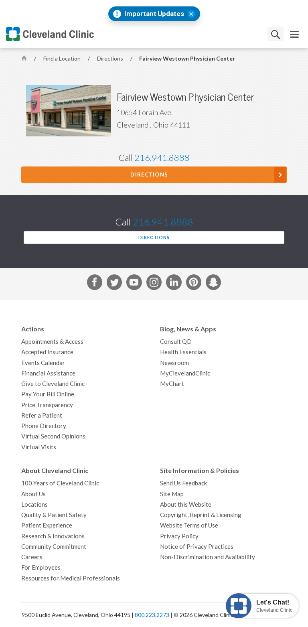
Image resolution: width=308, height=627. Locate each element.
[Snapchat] (213, 283)
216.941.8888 (162, 157)
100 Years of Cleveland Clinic (60, 483)
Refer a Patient (41, 415)
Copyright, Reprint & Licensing (200, 515)
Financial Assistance (48, 373)
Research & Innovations (53, 536)
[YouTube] (134, 283)
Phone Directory (43, 426)
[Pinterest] (193, 283)
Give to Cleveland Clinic (53, 384)
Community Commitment (53, 546)
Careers (32, 557)
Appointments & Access (52, 341)
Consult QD (176, 341)
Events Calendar (43, 363)
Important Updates (154, 14)
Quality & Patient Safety (54, 515)
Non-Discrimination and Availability (207, 557)
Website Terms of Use (189, 525)
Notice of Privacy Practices (196, 546)
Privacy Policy (179, 536)
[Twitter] (114, 283)
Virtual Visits (38, 447)
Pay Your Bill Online (47, 394)
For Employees (41, 567)
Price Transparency (47, 405)
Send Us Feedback (183, 483)
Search (275, 34)
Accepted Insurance (47, 352)
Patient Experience (46, 525)
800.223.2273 (152, 615)
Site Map (172, 494)
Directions (110, 58)
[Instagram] (154, 283)
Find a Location (62, 58)
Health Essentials (183, 352)
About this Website (185, 504)
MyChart (172, 384)
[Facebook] (94, 283)
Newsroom (174, 363)
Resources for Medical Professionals (70, 578)
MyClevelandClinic (185, 373)
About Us (33, 494)
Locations (34, 504)
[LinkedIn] (173, 283)
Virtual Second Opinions (53, 436)
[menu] (294, 34)
